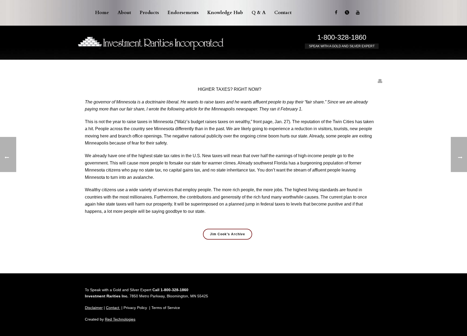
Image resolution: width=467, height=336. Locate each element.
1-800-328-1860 (341, 37)
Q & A (259, 12)
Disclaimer (94, 307)
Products (149, 12)
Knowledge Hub (225, 12)
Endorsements (183, 12)
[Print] (380, 78)
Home (102, 12)
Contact (283, 12)
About (124, 12)
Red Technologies (120, 319)
